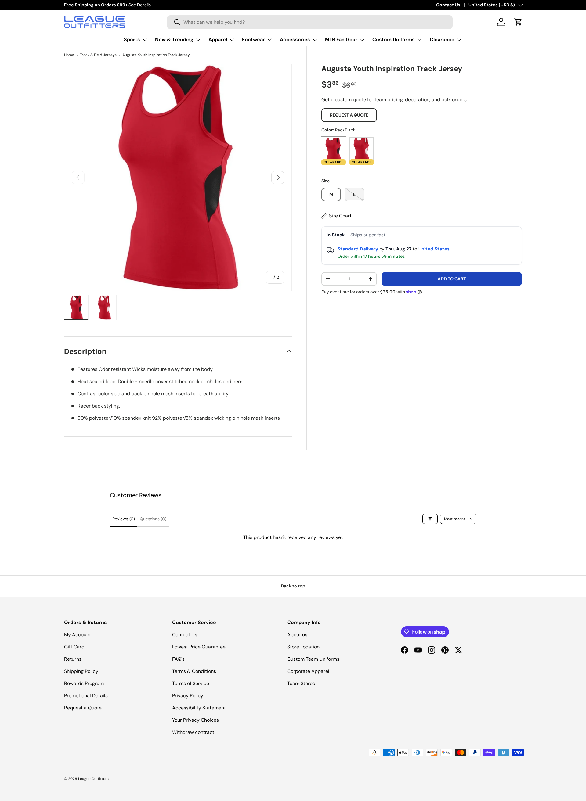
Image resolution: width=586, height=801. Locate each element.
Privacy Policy (187, 695)
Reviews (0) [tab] (123, 519)
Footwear (253, 39)
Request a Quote (349, 115)
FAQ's (178, 659)
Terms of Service (190, 683)
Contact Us (448, 5)
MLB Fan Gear (341, 39)
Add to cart (452, 279)
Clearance (442, 39)
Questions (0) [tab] (153, 519)
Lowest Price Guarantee (199, 647)
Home (69, 54)
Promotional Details (86, 695)
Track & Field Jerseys (98, 54)
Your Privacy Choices (195, 720)
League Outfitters (93, 778)
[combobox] (310, 22)
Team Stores (301, 683)
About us (297, 634)
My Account (77, 634)
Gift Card (74, 647)
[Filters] (430, 519)
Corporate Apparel (308, 671)
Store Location (303, 647)
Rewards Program (84, 683)
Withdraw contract (193, 732)
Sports (132, 39)
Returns (72, 659)
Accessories (295, 39)
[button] (518, 22)
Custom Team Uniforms (313, 659)
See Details (139, 5)
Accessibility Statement (199, 708)
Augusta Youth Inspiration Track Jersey (156, 54)
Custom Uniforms (393, 39)
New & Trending (174, 39)
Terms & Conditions (194, 671)
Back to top (293, 586)
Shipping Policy (81, 671)
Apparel (217, 39)
